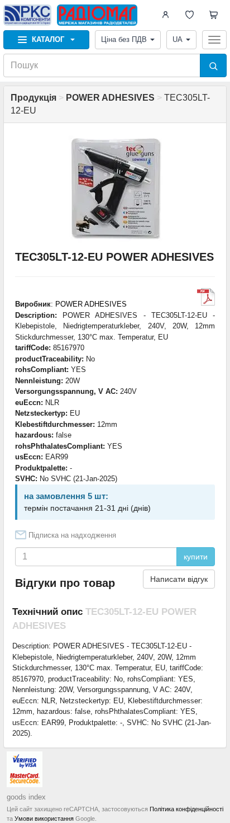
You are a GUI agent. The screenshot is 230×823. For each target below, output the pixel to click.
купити (196, 556)
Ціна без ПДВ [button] (124, 39)
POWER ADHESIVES (91, 304)
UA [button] (177, 39)
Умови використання (44, 818)
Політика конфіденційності (186, 809)
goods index (26, 797)
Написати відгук (179, 579)
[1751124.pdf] (206, 297)
